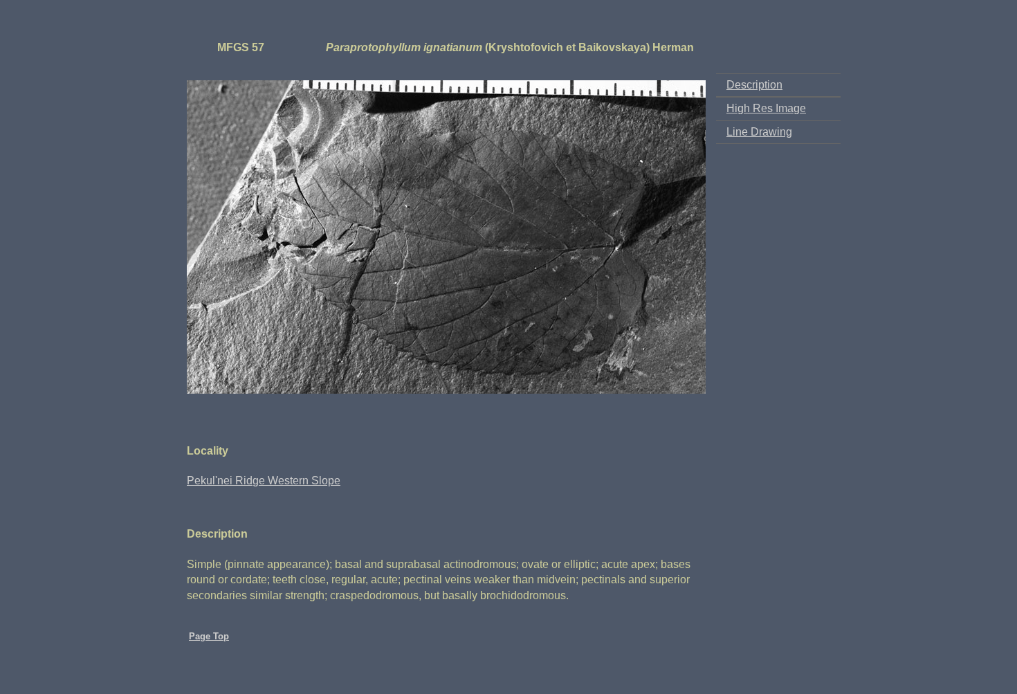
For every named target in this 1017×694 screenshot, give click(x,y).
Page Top (209, 636)
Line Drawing (759, 132)
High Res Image (766, 108)
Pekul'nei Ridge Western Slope (263, 480)
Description (754, 85)
